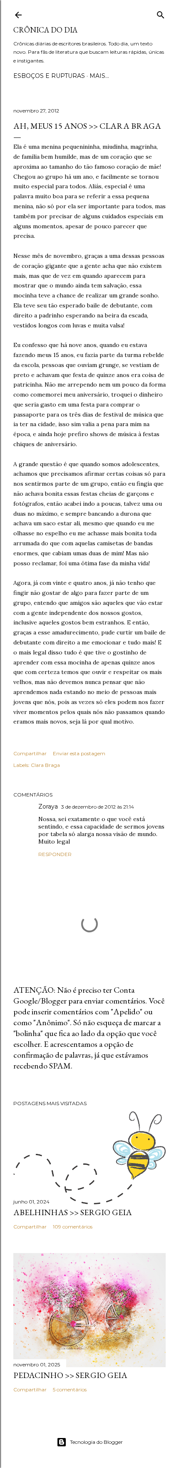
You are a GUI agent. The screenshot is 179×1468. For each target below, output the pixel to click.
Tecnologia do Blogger (96, 1442)
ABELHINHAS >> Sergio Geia (72, 1212)
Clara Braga (45, 765)
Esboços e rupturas (49, 76)
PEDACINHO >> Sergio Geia (70, 1375)
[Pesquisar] (161, 13)
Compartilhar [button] (30, 753)
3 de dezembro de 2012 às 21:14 (97, 807)
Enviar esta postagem (79, 753)
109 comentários (72, 1226)
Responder (55, 854)
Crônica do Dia (45, 30)
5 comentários (70, 1389)
